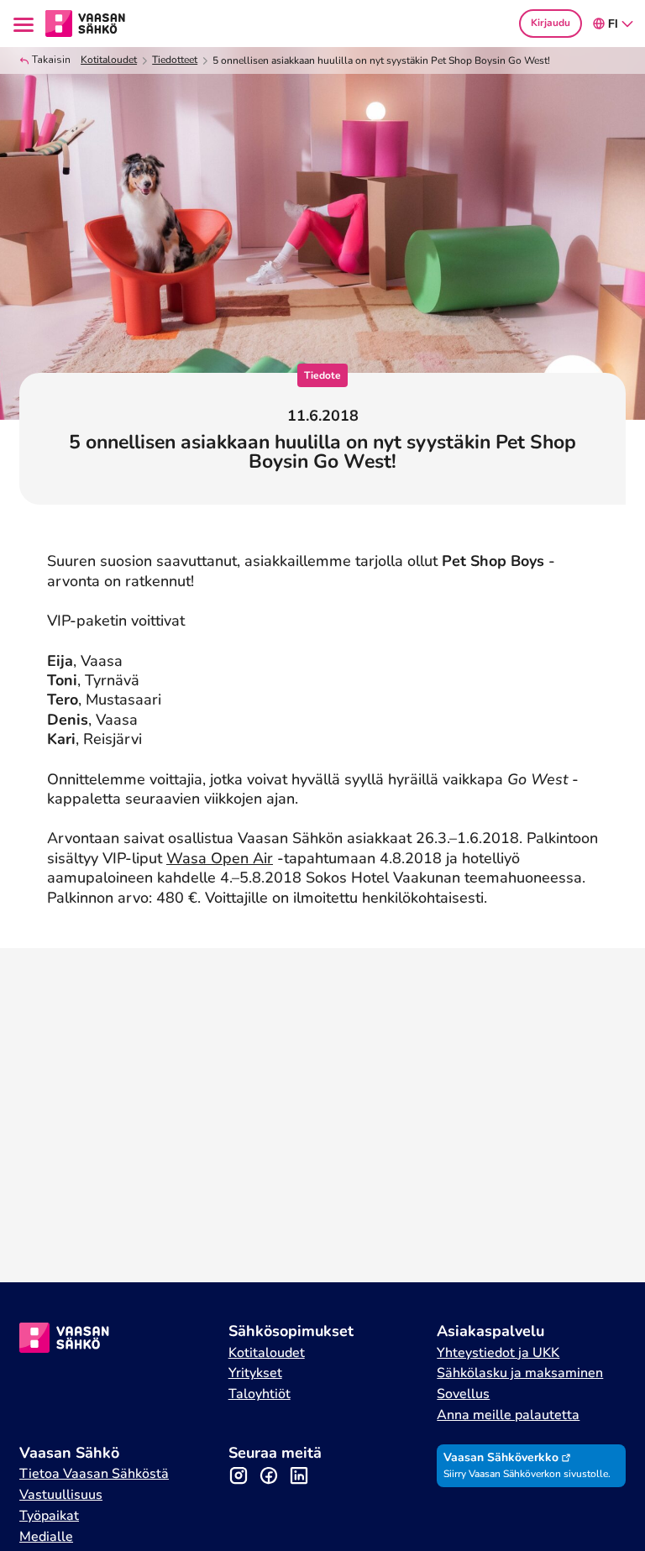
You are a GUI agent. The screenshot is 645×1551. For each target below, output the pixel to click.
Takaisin (51, 60)
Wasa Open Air (219, 858)
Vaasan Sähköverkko (500, 1457)
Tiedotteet (174, 60)
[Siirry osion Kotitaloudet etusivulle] (85, 22)
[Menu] (26, 23)
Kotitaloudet (109, 60)
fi (613, 24)
